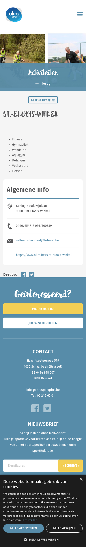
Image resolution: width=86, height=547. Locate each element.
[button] (43, 539)
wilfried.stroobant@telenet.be (37, 240)
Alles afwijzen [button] (64, 528)
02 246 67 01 (46, 396)
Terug (45, 83)
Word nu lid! (43, 309)
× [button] (81, 479)
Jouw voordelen (43, 323)
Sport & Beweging (43, 99)
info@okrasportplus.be (43, 390)
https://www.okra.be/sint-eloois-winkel (44, 255)
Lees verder (29, 520)
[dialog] (43, 511)
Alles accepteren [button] (23, 528)
